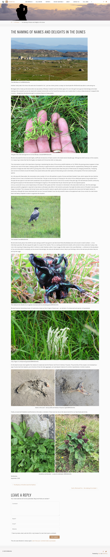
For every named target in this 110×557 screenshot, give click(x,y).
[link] (91, 1)
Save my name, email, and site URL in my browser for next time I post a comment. (34, 533)
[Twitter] (106, 1)
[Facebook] (104, 1)
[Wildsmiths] (3, 1)
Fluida (99, 553)
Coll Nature (16, 22)
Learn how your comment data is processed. (44, 541)
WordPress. (105, 553)
